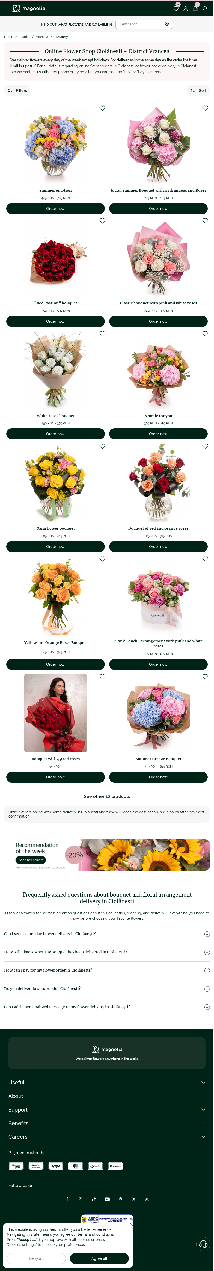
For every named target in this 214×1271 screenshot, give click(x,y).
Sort (202, 90)
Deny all (36, 1258)
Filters (21, 90)
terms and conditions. (96, 1234)
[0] (176, 8)
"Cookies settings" (22, 1245)
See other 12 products (107, 796)
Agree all (99, 1258)
